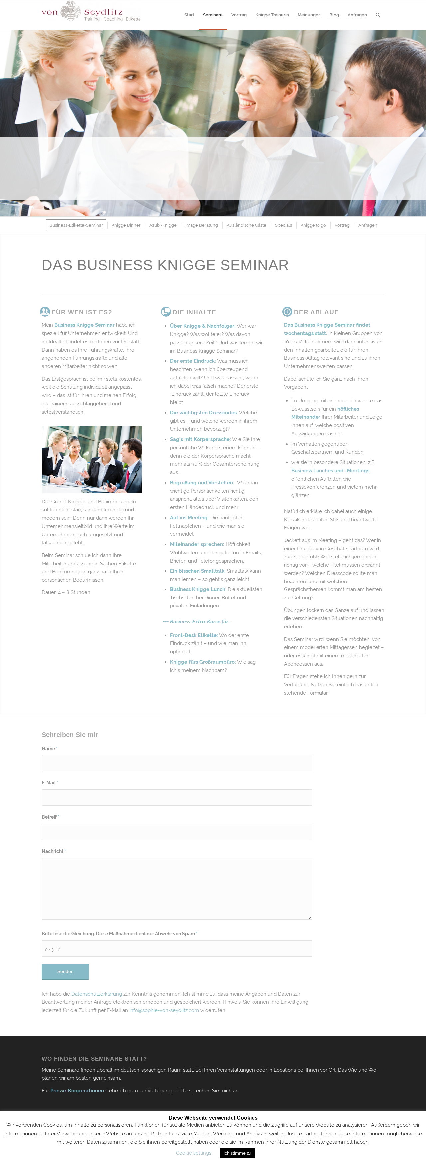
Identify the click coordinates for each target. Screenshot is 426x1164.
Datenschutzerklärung (96, 994)
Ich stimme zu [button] (237, 1153)
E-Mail (50, 782)
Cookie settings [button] (193, 1153)
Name (50, 748)
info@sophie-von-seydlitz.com (164, 1010)
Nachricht (54, 851)
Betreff (50, 817)
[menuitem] (189, 15)
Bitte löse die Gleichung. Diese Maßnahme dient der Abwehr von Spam (120, 933)
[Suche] (377, 15)
